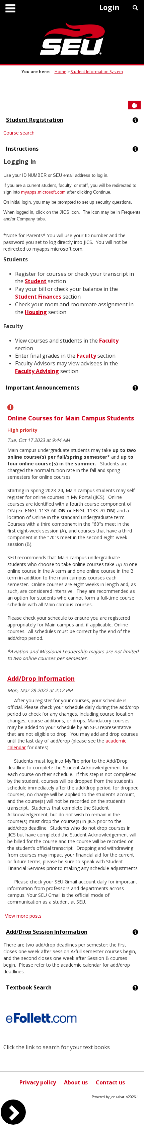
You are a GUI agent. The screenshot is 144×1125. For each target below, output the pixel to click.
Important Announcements (42, 387)
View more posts (23, 916)
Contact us (110, 1082)
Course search (18, 133)
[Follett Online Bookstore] (41, 1018)
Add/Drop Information (41, 678)
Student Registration (34, 119)
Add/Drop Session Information (46, 931)
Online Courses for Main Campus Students (70, 418)
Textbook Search (29, 987)
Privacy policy (37, 1082)
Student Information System (97, 71)
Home (60, 71)
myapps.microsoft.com (43, 192)
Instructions (22, 148)
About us (76, 1082)
